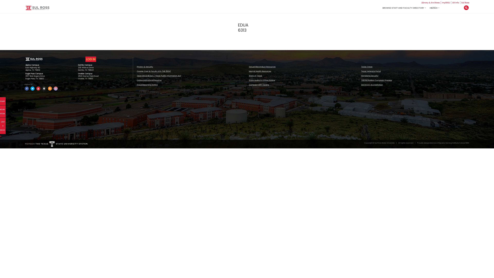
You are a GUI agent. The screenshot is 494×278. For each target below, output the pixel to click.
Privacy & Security (145, 67)
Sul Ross (465, 2)
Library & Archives (430, 2)
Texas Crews (366, 67)
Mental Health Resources (260, 71)
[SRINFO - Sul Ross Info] (37, 9)
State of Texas (255, 76)
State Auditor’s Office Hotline (262, 80)
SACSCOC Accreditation (372, 85)
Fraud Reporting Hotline (147, 85)
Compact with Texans (259, 85)
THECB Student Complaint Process (376, 80)
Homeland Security (369, 76)
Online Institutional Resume (149, 80)
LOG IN (90, 59)
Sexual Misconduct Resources (262, 67)
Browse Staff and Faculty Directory (403, 7)
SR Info (455, 2)
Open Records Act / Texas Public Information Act (159, 76)
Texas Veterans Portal (371, 71)
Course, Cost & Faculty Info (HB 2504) (154, 71)
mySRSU (446, 2)
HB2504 (434, 7)
